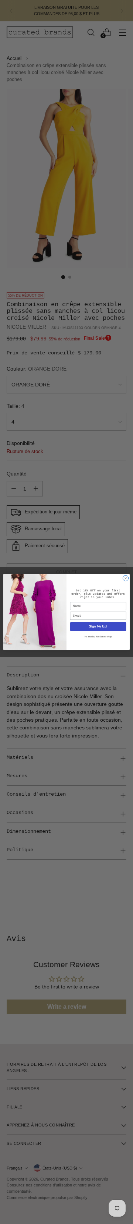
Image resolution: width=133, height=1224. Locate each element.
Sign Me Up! (98, 626)
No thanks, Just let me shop (98, 637)
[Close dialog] (125, 578)
